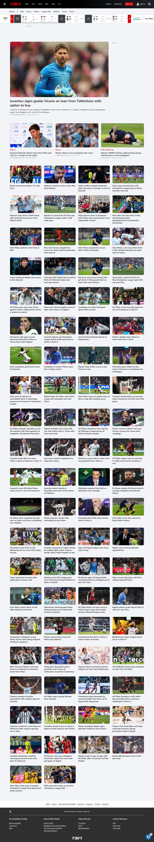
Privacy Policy (48, 823)
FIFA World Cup (107, 150)
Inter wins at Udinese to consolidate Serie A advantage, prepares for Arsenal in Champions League (25, 400)
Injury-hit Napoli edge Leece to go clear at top (93, 549)
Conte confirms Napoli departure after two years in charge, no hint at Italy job (94, 188)
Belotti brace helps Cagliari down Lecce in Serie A (127, 638)
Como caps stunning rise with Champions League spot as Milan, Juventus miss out (127, 188)
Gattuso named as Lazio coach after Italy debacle (60, 187)
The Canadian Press (17, 114)
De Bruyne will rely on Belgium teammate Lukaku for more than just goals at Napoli (58, 758)
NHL (27, 4)
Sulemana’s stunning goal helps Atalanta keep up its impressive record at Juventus (58, 609)
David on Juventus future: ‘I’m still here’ (25, 187)
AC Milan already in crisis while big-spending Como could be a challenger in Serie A (126, 699)
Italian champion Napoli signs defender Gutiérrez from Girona (92, 727)
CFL (33, 4)
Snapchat (105, 804)
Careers (54, 804)
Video (22, 12)
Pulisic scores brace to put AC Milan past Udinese (57, 638)
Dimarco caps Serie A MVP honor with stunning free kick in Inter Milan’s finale (24, 218)
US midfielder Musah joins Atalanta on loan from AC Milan (128, 668)
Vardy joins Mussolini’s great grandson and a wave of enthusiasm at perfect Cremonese (59, 669)
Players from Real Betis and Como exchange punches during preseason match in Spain (127, 728)
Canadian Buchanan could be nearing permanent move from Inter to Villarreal (23, 758)
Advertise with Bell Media (67, 804)
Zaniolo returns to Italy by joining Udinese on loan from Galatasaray (93, 668)
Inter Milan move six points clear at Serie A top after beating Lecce (94, 397)
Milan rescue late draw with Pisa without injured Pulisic (127, 578)
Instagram (89, 804)
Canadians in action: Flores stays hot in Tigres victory (58, 368)
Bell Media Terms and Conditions (55, 826)
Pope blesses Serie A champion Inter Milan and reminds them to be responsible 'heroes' (94, 218)
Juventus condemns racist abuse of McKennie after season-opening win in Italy (25, 728)
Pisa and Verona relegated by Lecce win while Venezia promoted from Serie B (59, 250)
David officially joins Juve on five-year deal (127, 757)
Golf (53, 4)
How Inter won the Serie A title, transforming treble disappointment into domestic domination (126, 219)
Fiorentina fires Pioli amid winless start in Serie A (93, 519)
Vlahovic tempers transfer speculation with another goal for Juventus (25, 699)
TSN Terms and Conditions (53, 828)
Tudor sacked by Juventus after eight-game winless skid (23, 578)
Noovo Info (116, 826)
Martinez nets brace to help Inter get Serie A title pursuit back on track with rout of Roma (93, 280)
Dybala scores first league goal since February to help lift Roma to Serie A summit (59, 580)
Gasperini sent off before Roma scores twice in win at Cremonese (25, 489)
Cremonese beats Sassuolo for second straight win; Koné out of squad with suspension (92, 699)
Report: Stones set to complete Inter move (74, 153)
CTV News (81, 823)
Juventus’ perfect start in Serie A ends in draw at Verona (92, 638)
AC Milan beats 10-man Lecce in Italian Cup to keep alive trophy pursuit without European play (92, 609)
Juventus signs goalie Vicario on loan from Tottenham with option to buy (55, 103)
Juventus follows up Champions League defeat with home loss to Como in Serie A (58, 339)
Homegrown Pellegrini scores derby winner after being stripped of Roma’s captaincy (25, 639)
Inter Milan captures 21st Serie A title (24, 249)
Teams (64, 12)
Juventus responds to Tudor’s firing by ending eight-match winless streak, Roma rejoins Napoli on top (59, 550)
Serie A (13, 150)
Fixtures (36, 12)
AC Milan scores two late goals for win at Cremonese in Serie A (127, 308)
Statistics (56, 12)
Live (130, 4)
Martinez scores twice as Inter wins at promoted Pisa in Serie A (94, 459)
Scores (29, 12)
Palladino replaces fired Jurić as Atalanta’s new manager (92, 489)
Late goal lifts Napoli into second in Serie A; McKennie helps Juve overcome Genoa (60, 280)
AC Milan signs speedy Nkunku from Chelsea (58, 697)
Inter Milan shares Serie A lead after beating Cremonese (23, 608)
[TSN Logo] (15, 4)
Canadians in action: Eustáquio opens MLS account (91, 308)
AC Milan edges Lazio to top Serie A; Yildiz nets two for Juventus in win (127, 461)
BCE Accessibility (15, 823)
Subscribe (118, 4)
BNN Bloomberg (83, 828)
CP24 (80, 826)
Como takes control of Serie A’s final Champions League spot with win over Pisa (127, 280)
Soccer (71, 12)
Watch (108, 4)
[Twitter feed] (10, 811)
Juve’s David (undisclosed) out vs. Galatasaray (92, 338)
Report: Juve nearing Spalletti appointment (125, 549)
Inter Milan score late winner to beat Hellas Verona (126, 519)
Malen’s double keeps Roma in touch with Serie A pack (125, 338)
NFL (46, 4)
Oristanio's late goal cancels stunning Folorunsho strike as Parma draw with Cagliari (23, 339)
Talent (48, 804)
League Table (46, 12)
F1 (59, 4)
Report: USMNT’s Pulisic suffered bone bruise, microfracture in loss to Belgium (121, 154)
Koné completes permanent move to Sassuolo (25, 368)
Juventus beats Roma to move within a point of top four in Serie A (25, 459)
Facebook (80, 804)
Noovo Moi (116, 828)
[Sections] (5, 4)
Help (10, 828)
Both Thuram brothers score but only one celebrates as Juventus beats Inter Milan (24, 669)
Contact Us (13, 826)
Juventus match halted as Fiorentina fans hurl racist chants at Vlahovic (59, 490)
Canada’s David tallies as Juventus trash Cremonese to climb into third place (128, 399)
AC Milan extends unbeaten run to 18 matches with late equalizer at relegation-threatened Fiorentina (25, 431)
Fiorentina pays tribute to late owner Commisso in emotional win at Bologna (127, 369)
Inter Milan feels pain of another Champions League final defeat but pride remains (25, 788)
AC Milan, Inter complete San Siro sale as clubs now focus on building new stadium (25, 520)
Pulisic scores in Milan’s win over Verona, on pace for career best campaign (127, 431)
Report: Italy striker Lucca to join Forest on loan (92, 368)
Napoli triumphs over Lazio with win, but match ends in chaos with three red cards (59, 431)
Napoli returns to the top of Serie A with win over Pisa (128, 608)
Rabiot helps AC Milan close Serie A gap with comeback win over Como (59, 399)
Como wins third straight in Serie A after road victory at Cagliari (59, 308)
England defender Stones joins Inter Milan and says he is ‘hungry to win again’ (30, 154)
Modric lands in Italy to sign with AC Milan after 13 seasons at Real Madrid (93, 758)
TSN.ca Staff (60, 155)
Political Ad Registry (50, 831)
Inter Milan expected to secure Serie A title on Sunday (91, 249)
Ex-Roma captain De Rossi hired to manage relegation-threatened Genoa (127, 490)
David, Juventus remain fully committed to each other (56, 519)
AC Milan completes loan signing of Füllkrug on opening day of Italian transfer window (93, 431)
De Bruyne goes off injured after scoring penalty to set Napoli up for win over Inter (94, 580)
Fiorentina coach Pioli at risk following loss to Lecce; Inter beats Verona (25, 550)
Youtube (97, 804)
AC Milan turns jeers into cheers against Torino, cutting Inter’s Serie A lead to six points (25, 309)
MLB (40, 4)
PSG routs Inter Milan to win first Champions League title (58, 787)
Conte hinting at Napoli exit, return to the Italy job (25, 278)
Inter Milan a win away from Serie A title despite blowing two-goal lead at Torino (127, 250)
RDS (114, 823)
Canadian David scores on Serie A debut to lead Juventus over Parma (59, 727)
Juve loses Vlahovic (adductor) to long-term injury (58, 459)
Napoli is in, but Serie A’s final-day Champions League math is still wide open (59, 218)
